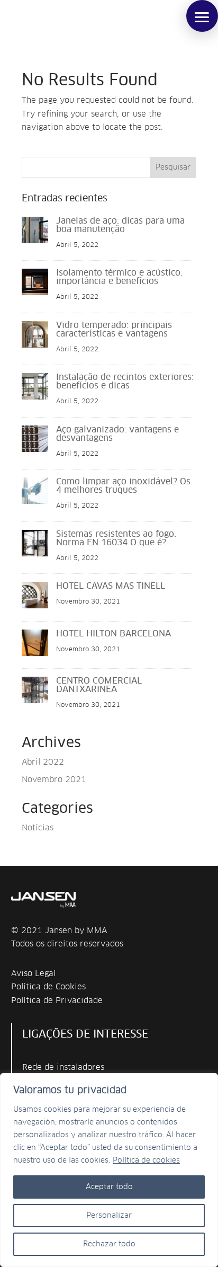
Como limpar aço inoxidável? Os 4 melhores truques (123, 485)
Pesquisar (173, 167)
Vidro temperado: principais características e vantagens (114, 329)
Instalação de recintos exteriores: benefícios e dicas (125, 381)
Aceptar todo (109, 1187)
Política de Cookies (48, 987)
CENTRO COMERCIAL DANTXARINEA (99, 685)
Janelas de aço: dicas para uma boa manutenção (120, 225)
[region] (109, 1170)
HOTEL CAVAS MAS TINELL (110, 586)
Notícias (37, 828)
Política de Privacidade (57, 1001)
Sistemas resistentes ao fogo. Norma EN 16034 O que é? (116, 538)
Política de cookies (146, 1160)
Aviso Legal (33, 974)
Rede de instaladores (63, 1067)
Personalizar (109, 1215)
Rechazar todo (109, 1244)
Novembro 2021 (54, 780)
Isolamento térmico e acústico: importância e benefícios (119, 277)
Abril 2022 (43, 762)
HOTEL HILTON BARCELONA (113, 634)
